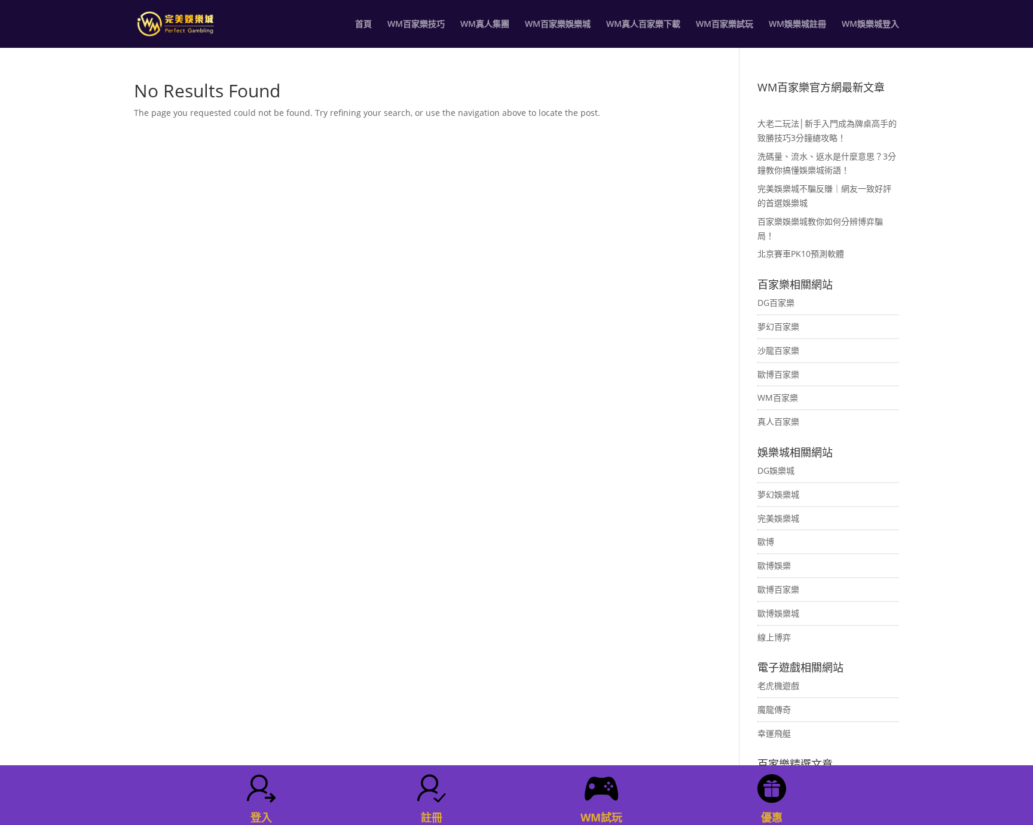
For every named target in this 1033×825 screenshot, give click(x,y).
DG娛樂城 (775, 470)
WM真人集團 (484, 24)
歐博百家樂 (778, 374)
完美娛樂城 (778, 518)
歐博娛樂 (774, 565)
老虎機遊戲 (778, 685)
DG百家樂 (775, 302)
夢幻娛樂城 (778, 494)
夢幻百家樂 (778, 326)
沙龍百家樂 (778, 350)
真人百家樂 (778, 421)
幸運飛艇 (774, 733)
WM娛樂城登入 (870, 24)
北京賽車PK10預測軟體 (800, 253)
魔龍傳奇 (774, 709)
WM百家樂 (777, 397)
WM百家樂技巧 (416, 24)
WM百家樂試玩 (724, 24)
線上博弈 (774, 637)
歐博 (765, 541)
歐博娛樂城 (778, 613)
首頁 (363, 24)
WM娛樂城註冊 (797, 24)
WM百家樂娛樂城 (558, 24)
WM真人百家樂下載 (643, 24)
